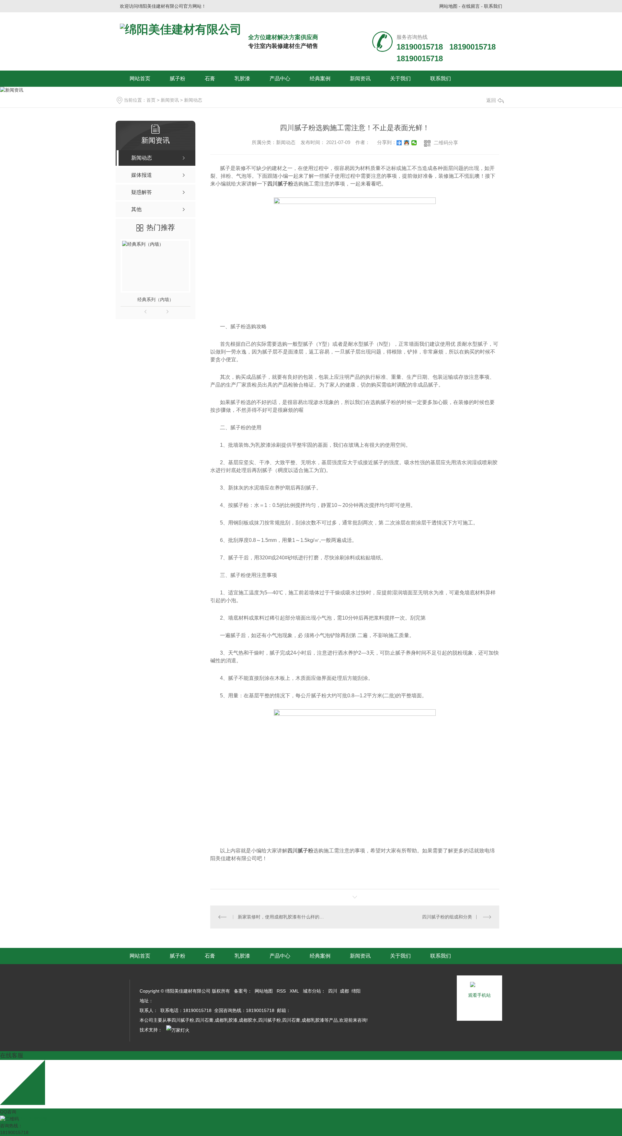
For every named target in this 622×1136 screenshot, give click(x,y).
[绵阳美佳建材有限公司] (181, 29)
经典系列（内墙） (155, 299)
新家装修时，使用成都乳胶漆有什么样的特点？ (283, 916)
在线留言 (471, 6)
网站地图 (448, 6)
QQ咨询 (8, 1111)
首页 (151, 100)
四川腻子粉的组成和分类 (447, 916)
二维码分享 (446, 142)
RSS (281, 991)
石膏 (210, 78)
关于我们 (400, 78)
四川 (332, 991)
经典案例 (320, 78)
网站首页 (140, 78)
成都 (344, 991)
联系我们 (493, 6)
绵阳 (356, 991)
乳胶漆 (242, 78)
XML (294, 991)
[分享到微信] (414, 142)
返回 (491, 100)
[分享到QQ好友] (406, 142)
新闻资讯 (360, 78)
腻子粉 (177, 78)
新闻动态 (193, 100)
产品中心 (280, 78)
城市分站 (312, 991)
